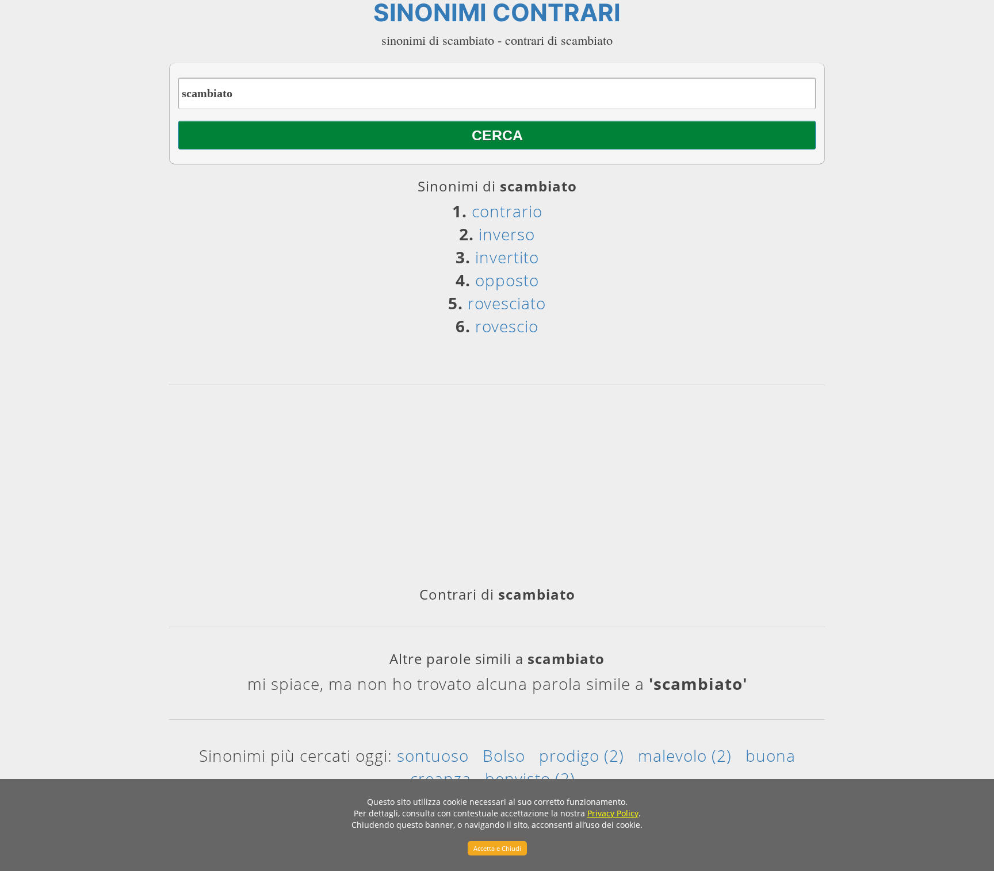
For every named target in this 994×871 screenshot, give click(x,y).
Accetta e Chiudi (497, 848)
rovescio (506, 326)
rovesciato (507, 303)
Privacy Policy (613, 813)
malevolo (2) (685, 755)
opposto (507, 280)
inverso (507, 234)
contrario (507, 211)
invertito (507, 257)
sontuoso (433, 755)
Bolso (504, 755)
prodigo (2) (581, 755)
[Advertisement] (497, 489)
